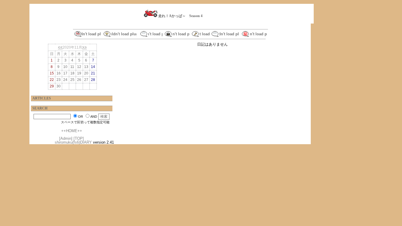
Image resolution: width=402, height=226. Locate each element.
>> (84, 47)
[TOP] (79, 138)
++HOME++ (71, 131)
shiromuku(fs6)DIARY (73, 142)
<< (60, 47)
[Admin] (65, 138)
